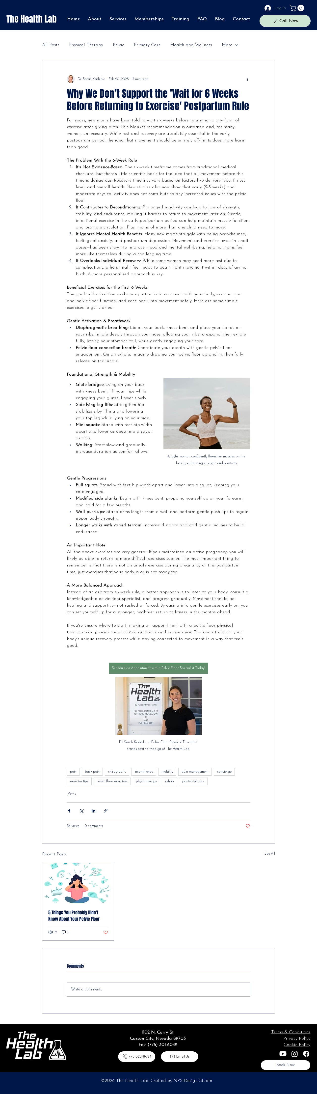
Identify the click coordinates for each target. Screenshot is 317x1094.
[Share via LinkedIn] (93, 810)
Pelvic (118, 45)
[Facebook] (306, 1054)
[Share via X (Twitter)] (81, 810)
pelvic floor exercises (112, 781)
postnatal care (193, 781)
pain (73, 772)
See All (269, 854)
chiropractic (117, 772)
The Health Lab (31, 19)
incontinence (143, 772)
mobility (167, 772)
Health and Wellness (191, 45)
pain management (195, 772)
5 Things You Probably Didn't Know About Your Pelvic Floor (74, 915)
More (227, 45)
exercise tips (79, 781)
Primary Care (147, 45)
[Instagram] (295, 1054)
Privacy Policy (296, 1039)
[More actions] (247, 79)
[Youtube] (283, 1054)
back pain (92, 772)
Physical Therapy (86, 45)
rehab (169, 781)
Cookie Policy (297, 1045)
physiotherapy (146, 781)
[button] (298, 8)
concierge (224, 772)
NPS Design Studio (193, 1081)
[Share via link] (105, 810)
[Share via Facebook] (69, 810)
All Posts (50, 45)
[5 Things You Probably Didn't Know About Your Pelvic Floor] (78, 883)
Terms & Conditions (290, 1032)
